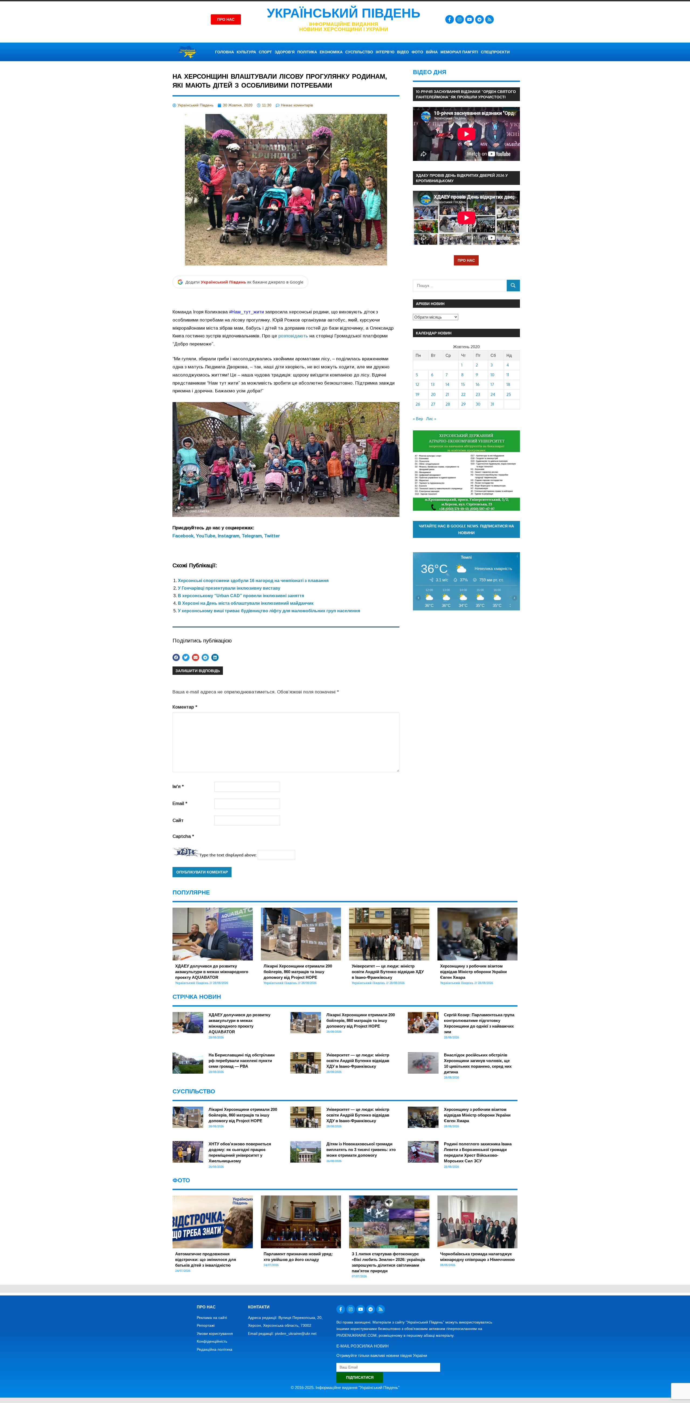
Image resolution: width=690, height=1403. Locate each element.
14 (447, 384)
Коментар (184, 707)
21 (447, 394)
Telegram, (253, 535)
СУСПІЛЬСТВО (359, 52)
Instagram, (230, 535)
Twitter (272, 535)
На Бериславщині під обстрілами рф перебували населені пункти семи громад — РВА (242, 1061)
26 (418, 404)
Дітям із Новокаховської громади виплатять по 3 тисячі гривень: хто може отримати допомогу (361, 1149)
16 (477, 384)
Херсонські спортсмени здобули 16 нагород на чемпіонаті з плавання (253, 580)
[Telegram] (479, 19)
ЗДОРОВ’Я (285, 52)
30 (478, 404)
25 (508, 394)
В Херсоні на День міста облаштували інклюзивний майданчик (245, 603)
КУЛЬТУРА (246, 52)
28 (448, 404)
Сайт (178, 820)
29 (463, 404)
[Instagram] (459, 19)
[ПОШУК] (513, 285)
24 (493, 394)
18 (508, 384)
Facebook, (184, 535)
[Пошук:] (460, 285)
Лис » (431, 418)
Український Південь (343, 13)
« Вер (418, 418)
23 (478, 394)
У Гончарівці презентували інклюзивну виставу (229, 588)
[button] (176, 657)
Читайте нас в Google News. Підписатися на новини (466, 529)
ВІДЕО (403, 52)
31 (492, 404)
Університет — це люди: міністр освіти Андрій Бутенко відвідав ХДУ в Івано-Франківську (388, 972)
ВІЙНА (432, 52)
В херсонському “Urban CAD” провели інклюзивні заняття (241, 595)
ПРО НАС (466, 260)
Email (179, 803)
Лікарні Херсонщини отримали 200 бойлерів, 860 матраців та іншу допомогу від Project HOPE (298, 972)
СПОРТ (265, 52)
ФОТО (417, 52)
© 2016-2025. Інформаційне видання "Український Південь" (345, 1387)
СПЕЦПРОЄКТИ (495, 52)
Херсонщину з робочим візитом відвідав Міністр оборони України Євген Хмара (473, 972)
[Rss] (489, 19)
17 (492, 384)
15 (463, 384)
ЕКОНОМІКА (331, 52)
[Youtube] (469, 19)
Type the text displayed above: (228, 855)
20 (433, 394)
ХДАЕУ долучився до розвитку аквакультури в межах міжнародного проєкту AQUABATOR (211, 972)
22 (463, 394)
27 (433, 404)
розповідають (293, 335)
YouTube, (207, 535)
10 (492, 374)
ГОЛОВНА (224, 52)
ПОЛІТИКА (307, 52)
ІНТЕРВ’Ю (385, 52)
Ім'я (178, 786)
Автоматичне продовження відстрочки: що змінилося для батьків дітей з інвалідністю (205, 1259)
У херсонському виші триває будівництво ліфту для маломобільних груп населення (269, 611)
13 (432, 384)
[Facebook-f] (449, 19)
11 (507, 374)
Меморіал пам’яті (459, 52)
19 (417, 394)
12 (417, 384)
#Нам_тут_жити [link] (246, 312)
